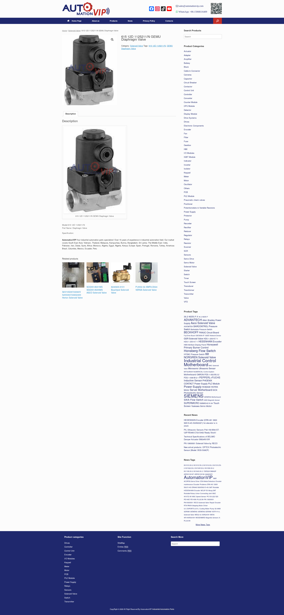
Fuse (186, 141)
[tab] (70, 113)
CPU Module (189, 106)
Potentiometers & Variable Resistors (199, 207)
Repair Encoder (215, 502)
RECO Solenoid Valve (201, 502)
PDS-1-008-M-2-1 (191, 377)
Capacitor (188, 78)
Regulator (188, 235)
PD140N (193, 499)
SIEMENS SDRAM (204, 511)
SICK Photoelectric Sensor (200, 391)
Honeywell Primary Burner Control (201, 346)
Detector (187, 110)
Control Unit (189, 90)
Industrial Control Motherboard (200, 362)
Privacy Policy (149, 20)
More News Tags (203, 524)
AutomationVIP (198, 477)
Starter (187, 270)
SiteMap (121, 542)
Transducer (188, 286)
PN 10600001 (209, 499)
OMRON (200, 374)
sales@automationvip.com (190, 6)
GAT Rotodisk (214, 487)
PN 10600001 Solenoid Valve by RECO (200, 443)
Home (64, 30)
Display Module (190, 113)
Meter (186, 176)
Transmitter (188, 293)
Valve (186, 297)
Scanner (187, 246)
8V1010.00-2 (188, 465)
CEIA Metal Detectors (207, 481)
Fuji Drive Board (189, 335)
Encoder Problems (199, 484)
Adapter (187, 55)
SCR (186, 250)
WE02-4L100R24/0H (202, 515)
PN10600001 (188, 502)
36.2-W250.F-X (191, 316)
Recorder (188, 223)
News (130, 20)
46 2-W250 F (203, 317)
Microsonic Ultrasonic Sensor (202, 368)
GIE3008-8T (200, 335)
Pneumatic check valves (194, 200)
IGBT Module (189, 157)
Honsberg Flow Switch (200, 350)
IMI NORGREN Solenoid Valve (200, 355)
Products (113, 20)
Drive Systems (190, 117)
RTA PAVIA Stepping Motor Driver (196, 505)
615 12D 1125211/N (157, 45)
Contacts (169, 20)
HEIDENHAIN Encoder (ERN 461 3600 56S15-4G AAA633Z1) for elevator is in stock (200, 423)
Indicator (187, 160)
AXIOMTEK (188, 326)
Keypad (187, 172)
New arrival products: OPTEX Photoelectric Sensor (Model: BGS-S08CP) (202, 449)
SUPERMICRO (191, 403)
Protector (188, 215)
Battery (187, 63)
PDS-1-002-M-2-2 (211, 374)
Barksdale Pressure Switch (201, 329)
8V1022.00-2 (190, 468)
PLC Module (189, 196)
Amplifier (187, 59)
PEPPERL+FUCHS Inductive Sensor (202, 379)
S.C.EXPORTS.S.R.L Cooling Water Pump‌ (199, 508)
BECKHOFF (191, 332)
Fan (185, 133)
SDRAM (187, 511)
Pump (186, 219)
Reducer (187, 231)
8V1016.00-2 (208, 465)
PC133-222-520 (212, 496)
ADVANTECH (193, 320)
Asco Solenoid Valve (203, 323)
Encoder (187, 129)
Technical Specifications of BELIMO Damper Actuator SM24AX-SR (199, 438)
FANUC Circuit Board (209, 332)
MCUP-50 (204, 490)
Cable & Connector (192, 70)
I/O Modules (189, 153)
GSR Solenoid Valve (193, 338)
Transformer (189, 290)
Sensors (187, 254)
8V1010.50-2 (198, 465)
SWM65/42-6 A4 (206, 403)
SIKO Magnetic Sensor (212, 400)
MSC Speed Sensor (199, 496)
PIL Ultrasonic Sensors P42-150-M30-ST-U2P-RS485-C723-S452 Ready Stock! (201, 431)
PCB (186, 192)
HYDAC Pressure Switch (194, 354)
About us (95, 20)
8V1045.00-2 (199, 468)
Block (186, 66)
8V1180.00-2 (188, 471)
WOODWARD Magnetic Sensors (207, 517)
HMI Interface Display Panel (195, 344)
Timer (186, 278)
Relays (187, 239)
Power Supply (190, 211)
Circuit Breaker (190, 82)
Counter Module (190, 102)
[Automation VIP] (86, 9)
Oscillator (188, 184)
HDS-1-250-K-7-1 (191, 341)
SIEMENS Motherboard (212, 397)
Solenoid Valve (74, 30)
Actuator (187, 51)
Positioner (188, 203)
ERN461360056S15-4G (200, 487)
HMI (185, 149)
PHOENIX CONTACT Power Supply (198, 382)
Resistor (187, 243)
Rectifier (187, 227)
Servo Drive (189, 258)
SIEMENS (194, 396)
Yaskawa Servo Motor (201, 406)
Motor (186, 180)
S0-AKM (218, 508)
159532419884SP (209, 471)
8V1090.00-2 (209, 468)
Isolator (187, 168)
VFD (186, 301)
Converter (188, 98)
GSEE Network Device (213, 335)
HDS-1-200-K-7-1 (211, 338)
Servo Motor (189, 262)
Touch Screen (190, 282)
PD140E (187, 499)
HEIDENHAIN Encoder (210, 341)
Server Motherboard (201, 390)
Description (70, 113)
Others (187, 188)
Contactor (188, 86)
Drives (186, 121)
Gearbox (187, 145)
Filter (186, 137)
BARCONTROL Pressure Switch (200, 328)
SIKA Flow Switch (193, 399)
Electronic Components (194, 125)
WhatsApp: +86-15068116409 (192, 11)
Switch (187, 274)
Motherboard (190, 374)
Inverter (187, 164)
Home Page (77, 20)
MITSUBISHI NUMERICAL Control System (199, 372)
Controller (188, 94)
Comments (124, 550)
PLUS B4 (200, 499)
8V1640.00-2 (198, 471)
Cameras (188, 74)
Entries (123, 546)
